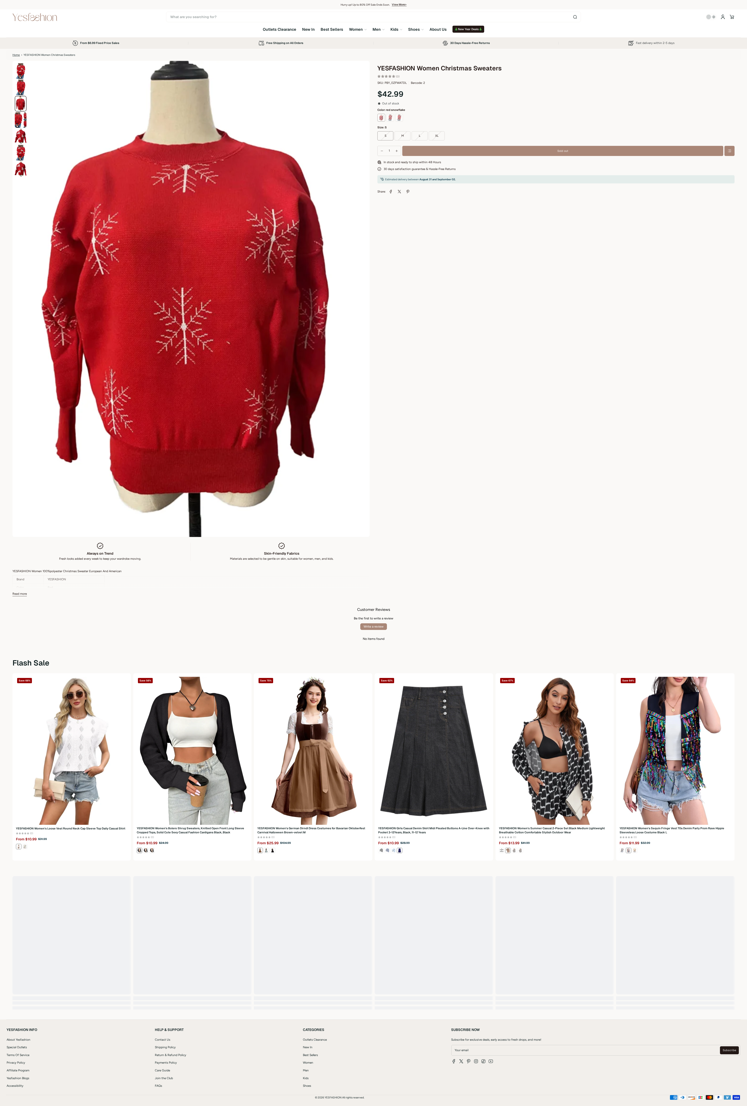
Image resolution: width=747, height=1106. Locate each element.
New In (307, 1047)
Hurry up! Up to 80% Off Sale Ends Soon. (365, 4)
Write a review (374, 626)
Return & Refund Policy (170, 1055)
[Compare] (729, 151)
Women (308, 1062)
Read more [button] (19, 593)
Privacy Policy (16, 1062)
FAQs (158, 1086)
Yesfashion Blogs (18, 1078)
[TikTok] (483, 1061)
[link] (358, 29)
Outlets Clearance (315, 1039)
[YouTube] (490, 1061)
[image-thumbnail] (20, 71)
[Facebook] (454, 1061)
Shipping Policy (165, 1047)
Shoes (307, 1086)
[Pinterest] (468, 1061)
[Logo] (34, 17)
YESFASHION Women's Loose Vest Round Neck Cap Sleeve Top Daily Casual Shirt (70, 828)
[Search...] (575, 17)
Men (306, 1070)
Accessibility (15, 1086)
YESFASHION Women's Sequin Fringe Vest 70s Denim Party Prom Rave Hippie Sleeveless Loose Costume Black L (672, 830)
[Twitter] (461, 1061)
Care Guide (162, 1070)
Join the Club (164, 1078)
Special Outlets (17, 1047)
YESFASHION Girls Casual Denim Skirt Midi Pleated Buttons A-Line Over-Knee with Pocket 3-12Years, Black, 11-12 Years (433, 830)
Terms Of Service (18, 1055)
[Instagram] (476, 1061)
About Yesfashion (18, 1039)
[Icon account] (723, 17)
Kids (306, 1078)
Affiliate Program (18, 1070)
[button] (732, 17)
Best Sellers (310, 1055)
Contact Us (162, 1039)
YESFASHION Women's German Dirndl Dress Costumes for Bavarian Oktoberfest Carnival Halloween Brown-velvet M (311, 830)
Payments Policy (166, 1062)
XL (436, 135)
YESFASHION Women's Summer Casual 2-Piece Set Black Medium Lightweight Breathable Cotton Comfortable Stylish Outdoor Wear (552, 830)
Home (16, 54)
